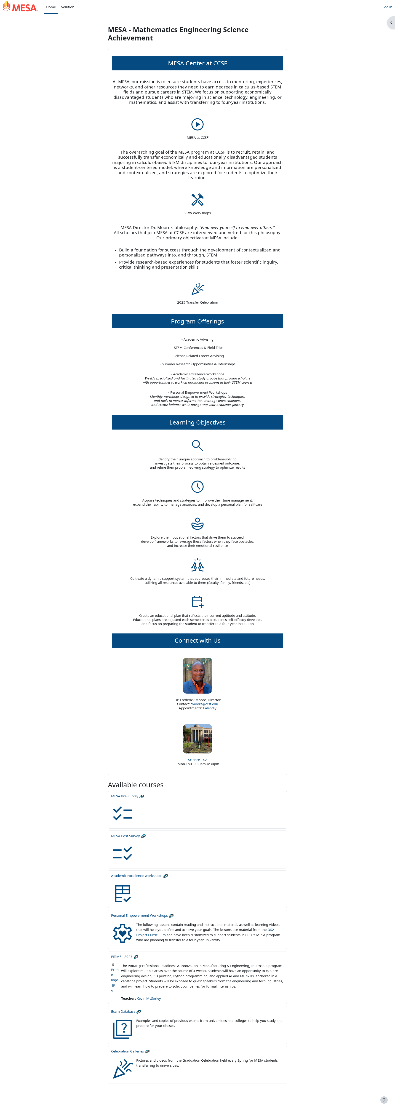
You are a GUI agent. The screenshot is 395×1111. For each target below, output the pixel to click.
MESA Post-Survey (125, 835)
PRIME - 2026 (122, 956)
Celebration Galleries (127, 1051)
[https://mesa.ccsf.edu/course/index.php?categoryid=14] (197, 288)
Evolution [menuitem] (66, 7)
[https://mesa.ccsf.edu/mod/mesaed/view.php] (197, 601)
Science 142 (197, 759)
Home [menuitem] (51, 7)
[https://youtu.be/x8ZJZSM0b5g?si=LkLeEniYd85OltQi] (197, 124)
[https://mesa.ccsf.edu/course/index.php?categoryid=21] (197, 199)
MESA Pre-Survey (124, 796)
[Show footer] (384, 1100)
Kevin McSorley (149, 998)
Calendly (209, 708)
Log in (387, 7)
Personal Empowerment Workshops (139, 915)
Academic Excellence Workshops (136, 875)
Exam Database (123, 1011)
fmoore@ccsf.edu (204, 704)
